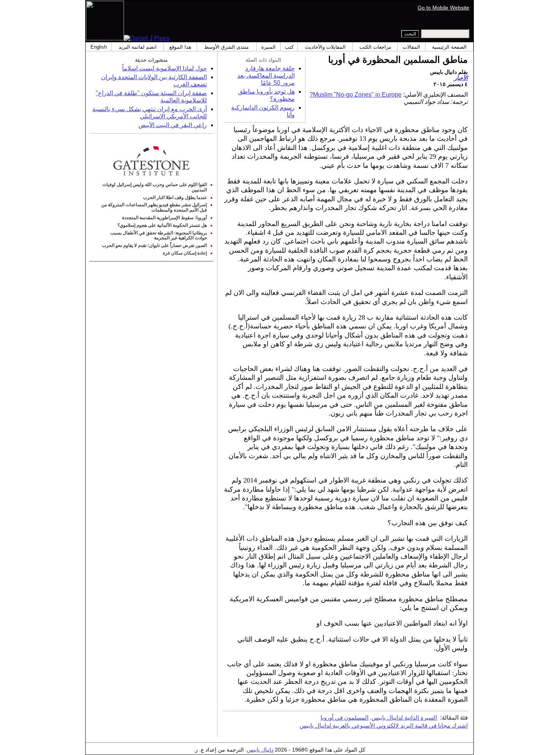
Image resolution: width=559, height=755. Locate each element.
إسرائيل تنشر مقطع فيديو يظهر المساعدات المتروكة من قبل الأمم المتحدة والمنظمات (154, 207)
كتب (289, 47)
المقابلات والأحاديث (325, 47)
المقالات (411, 47)
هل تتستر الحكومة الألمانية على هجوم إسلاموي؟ (162, 225)
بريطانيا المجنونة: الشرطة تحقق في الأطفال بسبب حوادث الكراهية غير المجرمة (158, 235)
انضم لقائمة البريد (138, 47)
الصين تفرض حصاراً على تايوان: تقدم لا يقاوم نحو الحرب (154, 245)
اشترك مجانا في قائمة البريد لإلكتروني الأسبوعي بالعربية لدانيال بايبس (384, 725)
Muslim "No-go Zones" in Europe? (356, 94)
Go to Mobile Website (443, 8)
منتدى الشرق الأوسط (226, 47)
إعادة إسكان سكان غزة (185, 253)
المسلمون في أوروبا (344, 717)
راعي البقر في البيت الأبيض (172, 125)
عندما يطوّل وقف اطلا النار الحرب (175, 197)
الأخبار (461, 78)
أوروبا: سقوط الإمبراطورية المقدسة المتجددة (164, 217)
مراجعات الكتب (375, 47)
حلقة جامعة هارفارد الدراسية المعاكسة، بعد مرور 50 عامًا (266, 75)
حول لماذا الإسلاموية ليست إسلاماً (164, 68)
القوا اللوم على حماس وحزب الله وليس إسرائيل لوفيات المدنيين (154, 187)
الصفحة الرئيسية (449, 47)
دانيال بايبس (260, 750)
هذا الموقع (180, 47)
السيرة (268, 47)
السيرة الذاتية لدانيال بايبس (404, 717)
